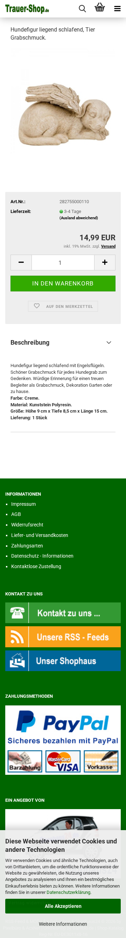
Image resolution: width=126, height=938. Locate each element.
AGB (16, 514)
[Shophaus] (63, 660)
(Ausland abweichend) (78, 218)
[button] (20, 262)
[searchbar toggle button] (82, 9)
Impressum (23, 504)
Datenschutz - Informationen (42, 556)
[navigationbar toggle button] (117, 9)
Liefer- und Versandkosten (39, 535)
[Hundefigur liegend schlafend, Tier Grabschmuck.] (62, 100)
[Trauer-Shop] (24, 9)
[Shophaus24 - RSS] (63, 636)
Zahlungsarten (27, 546)
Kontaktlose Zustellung (36, 566)
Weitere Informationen (63, 924)
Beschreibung (29, 342)
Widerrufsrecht (27, 524)
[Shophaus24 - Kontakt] (63, 612)
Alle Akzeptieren (63, 906)
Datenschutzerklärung (68, 892)
